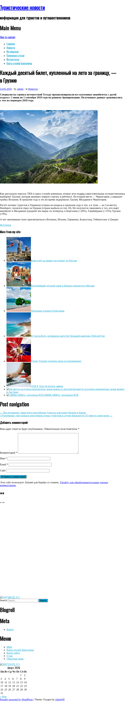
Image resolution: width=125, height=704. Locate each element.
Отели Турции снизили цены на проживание (56, 361)
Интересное (13, 52)
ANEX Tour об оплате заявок (47, 386)
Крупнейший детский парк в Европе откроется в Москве (63, 285)
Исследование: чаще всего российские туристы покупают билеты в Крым (43, 412)
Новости (11, 48)
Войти (10, 629)
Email (4, 464)
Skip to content (7, 37)
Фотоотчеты (13, 59)
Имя (3, 458)
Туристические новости (22, 7)
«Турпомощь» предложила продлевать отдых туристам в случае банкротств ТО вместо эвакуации (56, 415)
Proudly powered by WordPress (16, 699)
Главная (11, 44)
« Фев (3, 696)
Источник (5, 225)
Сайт (3, 470)
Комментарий (8, 452)
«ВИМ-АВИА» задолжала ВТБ (61, 395)
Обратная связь (15, 658)
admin (20, 89)
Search (3, 600)
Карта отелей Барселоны (19, 63)
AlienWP (59, 699)
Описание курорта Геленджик (47, 310)
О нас (10, 655)
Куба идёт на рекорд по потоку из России (54, 260)
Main (9, 647)
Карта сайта (13, 652)
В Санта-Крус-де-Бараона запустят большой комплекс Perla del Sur (68, 336)
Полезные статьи (15, 55)
